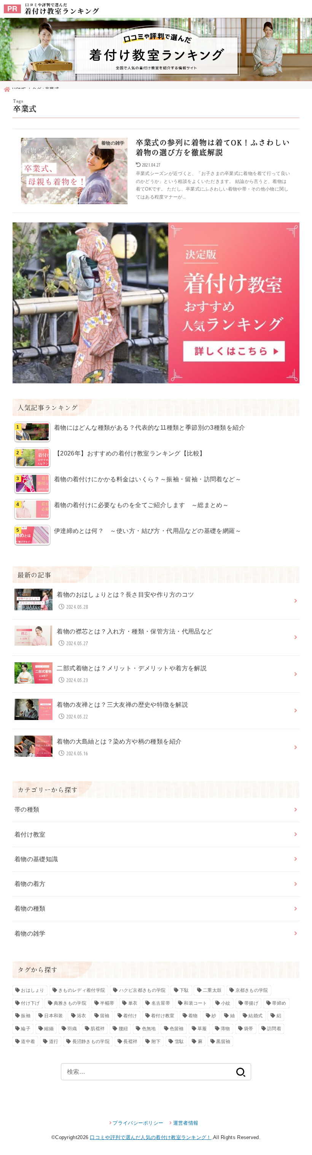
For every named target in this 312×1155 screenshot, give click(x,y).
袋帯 (248, 1028)
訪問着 (274, 1028)
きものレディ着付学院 (81, 990)
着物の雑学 (30, 933)
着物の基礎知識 (36, 859)
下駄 (184, 990)
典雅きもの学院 (70, 1003)
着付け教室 (30, 834)
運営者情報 (185, 1123)
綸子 (25, 1028)
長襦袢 (130, 1041)
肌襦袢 (98, 1028)
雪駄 (179, 1041)
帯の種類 (27, 809)
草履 (202, 1028)
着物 (193, 1015)
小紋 (226, 1003)
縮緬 (49, 1028)
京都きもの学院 (252, 990)
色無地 (149, 1028)
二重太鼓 (212, 990)
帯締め (279, 1003)
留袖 (105, 1015)
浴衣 (81, 1015)
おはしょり (33, 990)
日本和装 (53, 1015)
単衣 (133, 1003)
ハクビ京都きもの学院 (142, 990)
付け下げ (30, 1003)
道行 (54, 1041)
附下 (156, 1041)
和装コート (195, 1003)
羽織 (72, 1028)
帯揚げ (251, 1003)
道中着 (28, 1041)
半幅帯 (107, 1003)
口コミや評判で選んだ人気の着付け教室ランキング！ (150, 1137)
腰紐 (123, 1028)
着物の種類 (30, 908)
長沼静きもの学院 (91, 1041)
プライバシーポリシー (138, 1123)
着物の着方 (30, 883)
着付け (130, 1015)
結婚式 (255, 1015)
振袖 (25, 1015)
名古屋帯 (160, 1003)
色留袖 (177, 1028)
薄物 (225, 1028)
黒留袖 (223, 1041)
